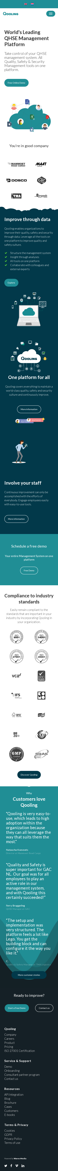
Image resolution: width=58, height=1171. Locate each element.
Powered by (15, 1158)
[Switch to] (26, 4)
